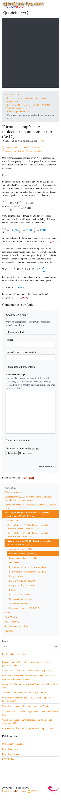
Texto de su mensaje (15, 374)
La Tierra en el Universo (20, 594)
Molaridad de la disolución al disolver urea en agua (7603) (28, 670)
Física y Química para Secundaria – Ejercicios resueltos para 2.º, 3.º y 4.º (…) (27, 514)
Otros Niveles (11, 617)
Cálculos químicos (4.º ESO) (20, 111)
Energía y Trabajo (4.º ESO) (21, 585)
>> (55, 646)
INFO (7, 612)
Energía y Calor (16, 576)
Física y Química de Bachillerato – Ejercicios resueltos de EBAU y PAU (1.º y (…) (30, 506)
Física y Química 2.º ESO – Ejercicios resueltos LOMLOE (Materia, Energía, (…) (28, 526)
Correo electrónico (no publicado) (21, 351)
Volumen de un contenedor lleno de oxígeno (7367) (25, 692)
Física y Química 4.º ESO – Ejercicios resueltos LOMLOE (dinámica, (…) (29, 542)
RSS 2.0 (34, 791)
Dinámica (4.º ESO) (18, 562)
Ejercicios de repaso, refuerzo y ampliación (28, 567)
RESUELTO (36, 147)
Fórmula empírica (12, 150)
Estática (12, 589)
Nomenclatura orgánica (19, 603)
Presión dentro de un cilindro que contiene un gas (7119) (27, 728)
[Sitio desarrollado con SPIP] (53, 789)
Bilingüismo (12, 520)
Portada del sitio (11, 94)
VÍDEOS (9, 630)
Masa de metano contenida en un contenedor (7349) (25, 706)
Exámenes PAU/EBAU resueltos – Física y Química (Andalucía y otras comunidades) (28, 498)
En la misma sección (14, 654)
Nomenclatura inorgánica (20, 598)
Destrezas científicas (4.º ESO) (23, 557)
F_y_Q (41, 140)
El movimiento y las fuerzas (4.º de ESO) (27, 571)
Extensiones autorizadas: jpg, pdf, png (23, 448)
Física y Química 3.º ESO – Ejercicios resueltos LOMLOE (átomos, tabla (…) (28, 534)
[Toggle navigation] (6, 21)
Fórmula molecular (33, 150)
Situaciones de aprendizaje (16, 626)
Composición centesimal (15, 147)
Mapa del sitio (8, 791)
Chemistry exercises (13, 492)
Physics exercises (12, 621)
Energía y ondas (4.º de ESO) (22, 580)
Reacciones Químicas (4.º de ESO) (24, 607)
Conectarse (21, 791)
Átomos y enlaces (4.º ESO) (21, 548)
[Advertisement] (30, 55)
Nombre (9, 339)
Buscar (5, 641)
